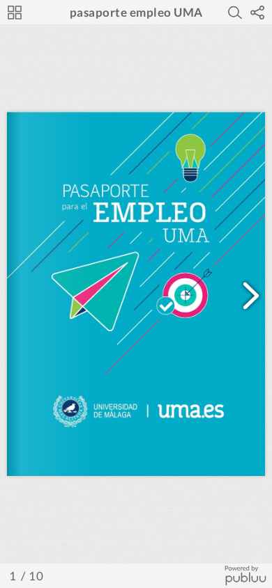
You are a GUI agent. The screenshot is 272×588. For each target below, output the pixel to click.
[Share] (257, 12)
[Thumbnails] (14, 12)
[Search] (235, 12)
